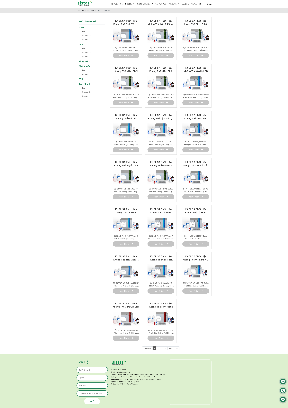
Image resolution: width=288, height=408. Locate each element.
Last (176, 348)
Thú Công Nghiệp (143, 4)
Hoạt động (185, 4)
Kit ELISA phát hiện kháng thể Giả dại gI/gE (126, 124)
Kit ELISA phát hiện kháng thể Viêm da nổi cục (196, 265)
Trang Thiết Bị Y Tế (127, 4)
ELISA (82, 27)
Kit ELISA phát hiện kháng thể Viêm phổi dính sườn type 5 (160, 76)
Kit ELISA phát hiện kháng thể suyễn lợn (126, 171)
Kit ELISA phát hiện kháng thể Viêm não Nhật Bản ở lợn (195, 124)
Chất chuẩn (84, 66)
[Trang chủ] (203, 4)
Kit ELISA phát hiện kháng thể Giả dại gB (196, 76)
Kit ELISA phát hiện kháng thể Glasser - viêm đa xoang (161, 171)
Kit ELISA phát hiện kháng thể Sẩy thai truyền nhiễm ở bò (161, 265)
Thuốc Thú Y (174, 4)
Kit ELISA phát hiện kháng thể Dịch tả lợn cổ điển (160, 124)
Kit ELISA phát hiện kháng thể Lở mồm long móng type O (126, 218)
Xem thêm (124, 55)
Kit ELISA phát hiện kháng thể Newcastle (161, 312)
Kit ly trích (84, 61)
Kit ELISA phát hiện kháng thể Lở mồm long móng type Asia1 (195, 218)
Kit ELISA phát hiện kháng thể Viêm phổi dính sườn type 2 (126, 76)
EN (200, 4)
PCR (81, 44)
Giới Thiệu (114, 4)
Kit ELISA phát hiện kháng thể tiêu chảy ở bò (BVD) (126, 265)
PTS (81, 79)
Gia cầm (85, 39)
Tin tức (194, 4)
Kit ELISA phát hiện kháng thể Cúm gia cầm (126, 312)
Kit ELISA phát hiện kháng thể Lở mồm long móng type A (161, 218)
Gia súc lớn (86, 35)
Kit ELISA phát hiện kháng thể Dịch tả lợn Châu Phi (126, 29)
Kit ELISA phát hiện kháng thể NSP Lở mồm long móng (195, 171)
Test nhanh (84, 84)
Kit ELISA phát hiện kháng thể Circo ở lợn (195, 29)
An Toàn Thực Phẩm (159, 4)
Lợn (83, 31)
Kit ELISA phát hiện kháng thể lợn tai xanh (161, 29)
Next (170, 348)
